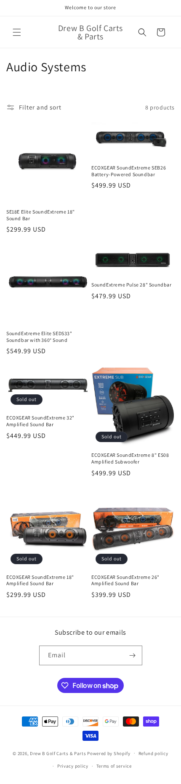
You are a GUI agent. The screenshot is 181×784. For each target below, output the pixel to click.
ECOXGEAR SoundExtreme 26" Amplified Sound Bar (125, 580)
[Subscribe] (132, 655)
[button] (17, 32)
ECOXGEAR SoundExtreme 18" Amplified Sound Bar (40, 580)
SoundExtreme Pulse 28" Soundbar (131, 284)
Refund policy (153, 753)
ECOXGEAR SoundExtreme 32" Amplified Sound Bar (40, 420)
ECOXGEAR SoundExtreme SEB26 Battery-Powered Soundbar (128, 170)
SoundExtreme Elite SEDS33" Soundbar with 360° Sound (39, 336)
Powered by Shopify (108, 753)
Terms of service (114, 766)
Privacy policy (72, 766)
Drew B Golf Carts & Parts (58, 753)
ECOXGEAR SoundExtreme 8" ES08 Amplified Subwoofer (130, 458)
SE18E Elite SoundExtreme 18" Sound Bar (40, 214)
